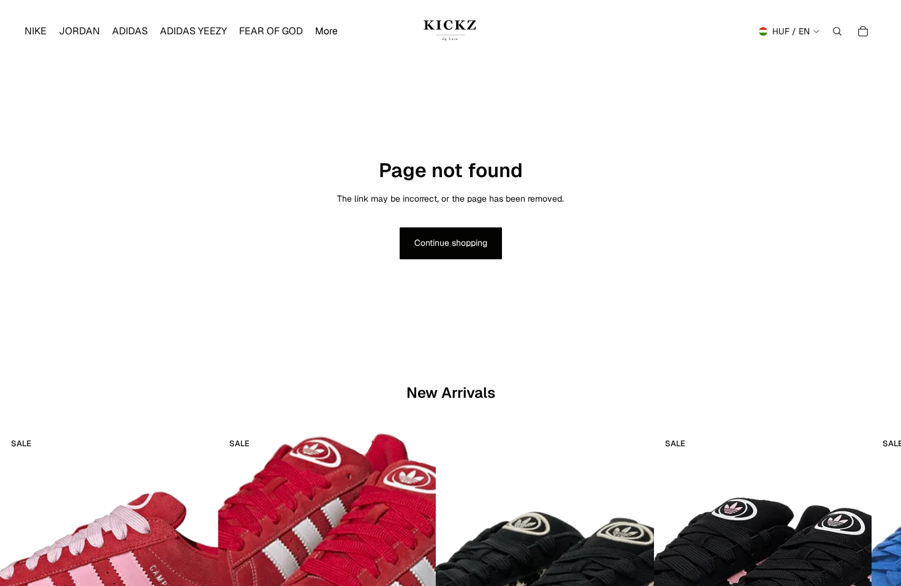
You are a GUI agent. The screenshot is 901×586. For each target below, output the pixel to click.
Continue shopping (450, 242)
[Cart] (863, 31)
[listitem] (326, 31)
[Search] (837, 31)
